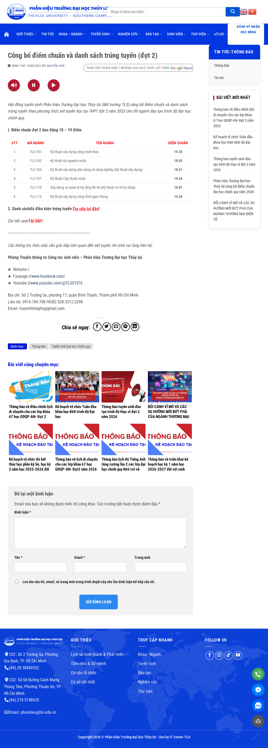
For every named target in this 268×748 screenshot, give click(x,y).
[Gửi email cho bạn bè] (116, 326)
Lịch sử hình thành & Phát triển (97, 654)
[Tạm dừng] (34, 85)
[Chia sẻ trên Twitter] (106, 326)
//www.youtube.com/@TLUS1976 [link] (55, 283)
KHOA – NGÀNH (70, 34)
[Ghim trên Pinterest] (125, 326)
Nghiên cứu (147, 681)
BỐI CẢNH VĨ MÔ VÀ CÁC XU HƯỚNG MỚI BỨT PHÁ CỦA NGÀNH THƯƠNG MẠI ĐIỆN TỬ (234, 211)
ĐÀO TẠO (152, 34)
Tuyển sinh (147, 663)
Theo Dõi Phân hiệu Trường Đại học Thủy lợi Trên (127, 68)
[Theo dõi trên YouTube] (238, 655)
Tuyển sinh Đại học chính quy (71, 346)
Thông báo (39, 346)
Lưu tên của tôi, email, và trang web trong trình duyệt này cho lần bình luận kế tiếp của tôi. (89, 582)
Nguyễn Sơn (56, 66)
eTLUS (219, 34)
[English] (243, 11)
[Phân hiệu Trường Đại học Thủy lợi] (58, 12)
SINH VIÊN (175, 34)
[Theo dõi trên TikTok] (228, 655)
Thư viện (145, 691)
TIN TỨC (47, 34)
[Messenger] (258, 690)
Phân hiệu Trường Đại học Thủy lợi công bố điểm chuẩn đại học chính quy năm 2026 (234, 186)
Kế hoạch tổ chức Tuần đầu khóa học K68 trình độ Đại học (233, 142)
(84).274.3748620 (24, 699)
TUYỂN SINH (100, 34)
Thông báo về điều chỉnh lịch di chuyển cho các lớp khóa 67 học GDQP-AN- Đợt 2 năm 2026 (233, 117)
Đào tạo (144, 672)
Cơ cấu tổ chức (83, 672)
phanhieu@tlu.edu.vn (38, 712)
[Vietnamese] (252, 11)
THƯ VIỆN (198, 34)
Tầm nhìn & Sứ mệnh (88, 663)
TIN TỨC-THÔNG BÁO (234, 51)
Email (79, 557)
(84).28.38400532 (24, 667)
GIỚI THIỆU (24, 34)
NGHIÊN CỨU (127, 34)
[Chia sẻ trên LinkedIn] (135, 326)
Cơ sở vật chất (83, 681)
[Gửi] (233, 11)
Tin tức (219, 78)
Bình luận (22, 512)
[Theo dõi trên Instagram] (219, 655)
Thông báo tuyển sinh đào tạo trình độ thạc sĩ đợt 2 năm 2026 (234, 164)
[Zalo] (258, 705)
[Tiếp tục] (54, 85)
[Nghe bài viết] (14, 85)
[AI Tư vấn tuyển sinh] (258, 721)
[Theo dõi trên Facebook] (209, 655)
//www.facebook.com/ (47, 276)
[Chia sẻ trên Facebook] (97, 326)
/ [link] (28, 269)
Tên (18, 557)
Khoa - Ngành (149, 654)
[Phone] (258, 674)
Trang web (142, 557)
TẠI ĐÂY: (35, 221)
